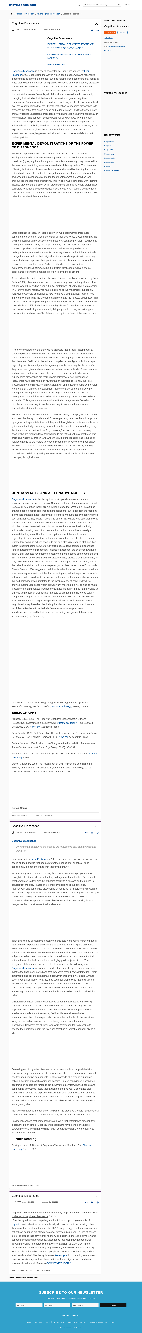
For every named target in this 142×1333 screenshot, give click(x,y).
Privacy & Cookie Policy (77, 1322)
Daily (113, 1322)
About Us (38, 1322)
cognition (16, 1224)
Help (48, 1322)
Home (29, 1322)
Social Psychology (61, 706)
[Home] (22, 4)
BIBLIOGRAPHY (56, 64)
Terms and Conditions (98, 1322)
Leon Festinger (39, 859)
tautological (61, 1255)
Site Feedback (59, 1322)
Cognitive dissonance (23, 71)
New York (35, 726)
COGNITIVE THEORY (58, 1263)
